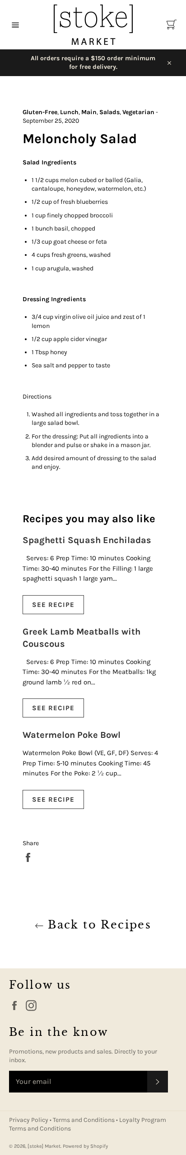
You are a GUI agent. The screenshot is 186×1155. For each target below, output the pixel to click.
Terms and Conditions (84, 1120)
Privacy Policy (29, 1120)
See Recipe (53, 605)
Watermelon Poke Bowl (72, 735)
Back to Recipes (97, 924)
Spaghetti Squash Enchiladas (87, 540)
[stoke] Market (44, 1146)
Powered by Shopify (85, 1146)
